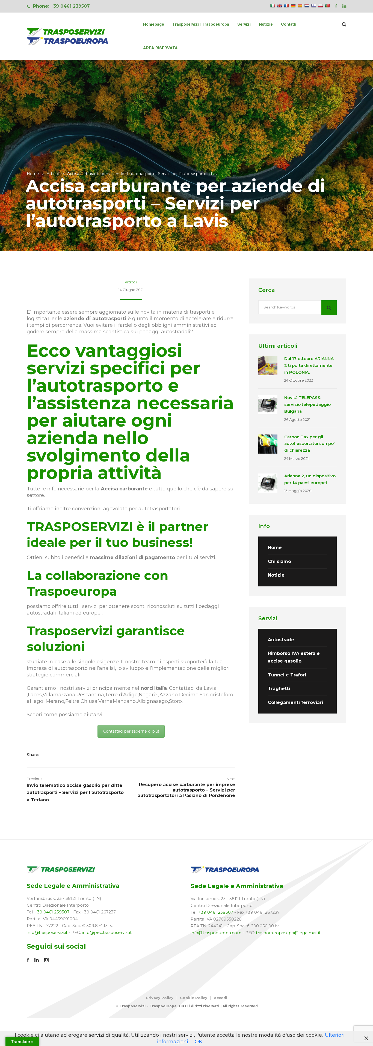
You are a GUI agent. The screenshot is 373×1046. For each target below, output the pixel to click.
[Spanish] (299, 6)
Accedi (220, 998)
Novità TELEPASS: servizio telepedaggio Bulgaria (307, 404)
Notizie (266, 24)
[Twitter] (56, 754)
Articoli (53, 173)
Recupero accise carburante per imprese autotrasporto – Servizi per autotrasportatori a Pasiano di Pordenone (186, 790)
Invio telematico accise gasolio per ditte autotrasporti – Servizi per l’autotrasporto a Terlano (75, 792)
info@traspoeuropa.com (216, 932)
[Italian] (272, 6)
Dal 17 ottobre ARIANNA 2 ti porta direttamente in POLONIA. (309, 365)
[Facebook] (48, 754)
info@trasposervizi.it (47, 932)
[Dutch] (306, 6)
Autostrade (281, 639)
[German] (293, 6)
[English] (279, 6)
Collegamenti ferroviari (295, 702)
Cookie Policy (193, 998)
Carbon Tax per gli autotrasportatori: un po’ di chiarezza (309, 443)
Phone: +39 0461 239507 (61, 6)
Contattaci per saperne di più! (131, 731)
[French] (286, 6)
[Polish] (320, 6)
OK (198, 1042)
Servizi (244, 24)
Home (33, 173)
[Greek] (313, 6)
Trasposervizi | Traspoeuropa (200, 24)
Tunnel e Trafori (287, 675)
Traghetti (279, 688)
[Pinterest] (72, 754)
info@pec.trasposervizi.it (107, 932)
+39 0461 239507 (52, 912)
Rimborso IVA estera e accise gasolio (294, 657)
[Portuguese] (327, 6)
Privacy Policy (159, 998)
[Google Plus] (65, 754)
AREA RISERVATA (160, 48)
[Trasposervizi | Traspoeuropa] (68, 36)
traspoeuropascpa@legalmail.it (288, 932)
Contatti (288, 24)
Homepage (153, 24)
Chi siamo (279, 561)
